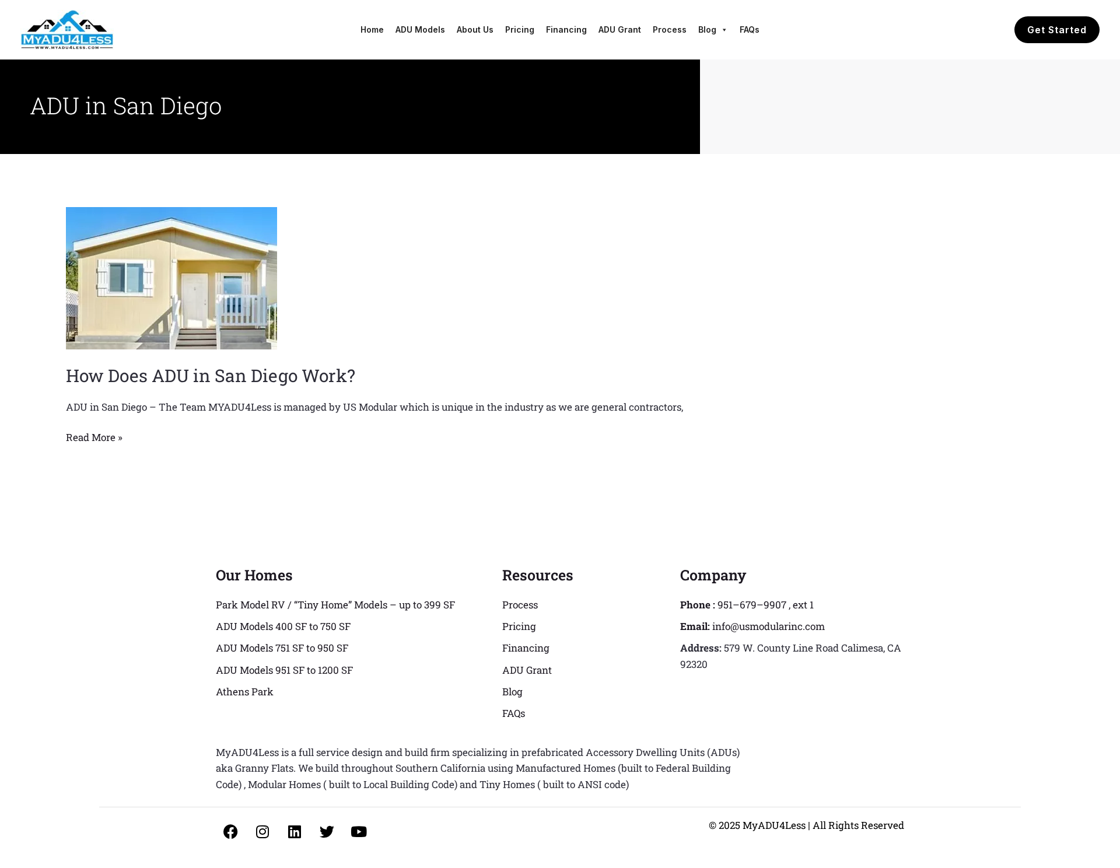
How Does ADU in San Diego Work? (210, 375)
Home (372, 29)
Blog (707, 29)
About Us (475, 29)
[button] (1057, 29)
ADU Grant (619, 29)
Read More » (94, 436)
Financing (566, 29)
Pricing (519, 29)
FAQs (750, 29)
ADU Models (420, 29)
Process (670, 29)
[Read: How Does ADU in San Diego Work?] (171, 277)
